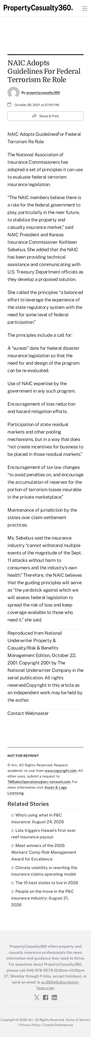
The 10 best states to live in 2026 (46, 882)
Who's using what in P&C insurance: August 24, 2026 (37, 818)
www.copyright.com (61, 771)
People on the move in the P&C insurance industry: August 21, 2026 (42, 898)
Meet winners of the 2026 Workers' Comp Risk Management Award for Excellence (43, 852)
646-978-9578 (40, 970)
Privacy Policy (30, 1025)
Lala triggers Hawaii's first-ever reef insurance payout (43, 834)
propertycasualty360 (43, 92)
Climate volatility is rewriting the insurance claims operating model (44, 871)
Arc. (31, 1020)
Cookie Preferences (58, 1025)
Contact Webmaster (28, 713)
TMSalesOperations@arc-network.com (38, 782)
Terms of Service (77, 1020)
